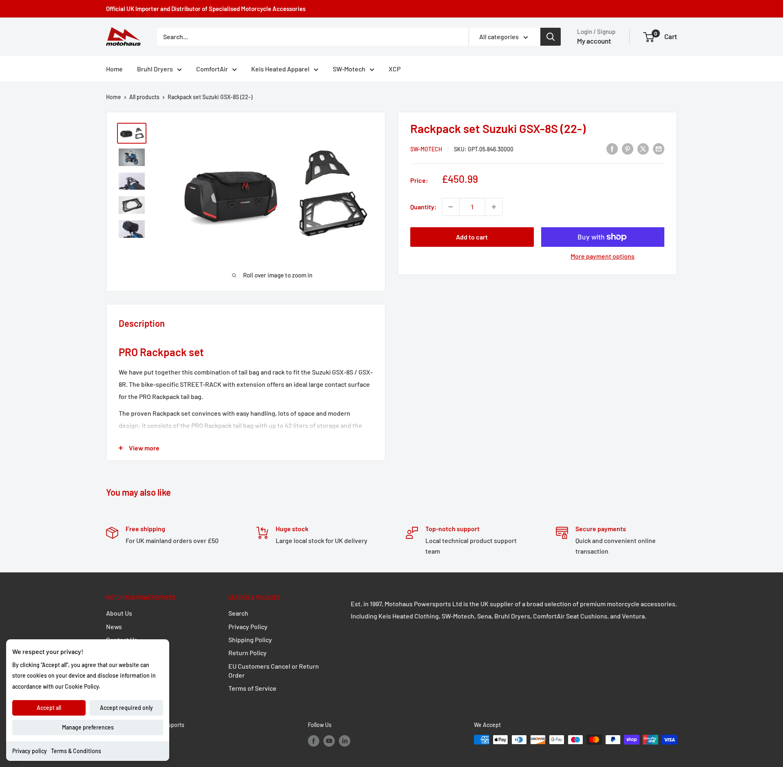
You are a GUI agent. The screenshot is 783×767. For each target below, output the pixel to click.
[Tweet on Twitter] (643, 148)
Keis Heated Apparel (280, 69)
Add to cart (472, 237)
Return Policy (247, 652)
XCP (394, 69)
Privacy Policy (248, 626)
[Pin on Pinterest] (627, 148)
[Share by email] (658, 148)
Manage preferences (88, 727)
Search (238, 613)
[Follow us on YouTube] (329, 740)
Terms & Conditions (76, 750)
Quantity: (423, 207)
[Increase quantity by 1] (493, 206)
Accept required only (126, 707)
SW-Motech (349, 69)
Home (114, 69)
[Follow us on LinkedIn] (344, 740)
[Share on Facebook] (612, 148)
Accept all (49, 707)
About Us (119, 613)
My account (594, 41)
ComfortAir (212, 69)
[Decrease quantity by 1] (450, 206)
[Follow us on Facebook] (313, 740)
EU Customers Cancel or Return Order (273, 670)
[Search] (550, 37)
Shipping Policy (250, 639)
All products (144, 96)
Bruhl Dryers (155, 69)
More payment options (603, 256)
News (114, 626)
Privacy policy (29, 750)
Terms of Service (252, 688)
